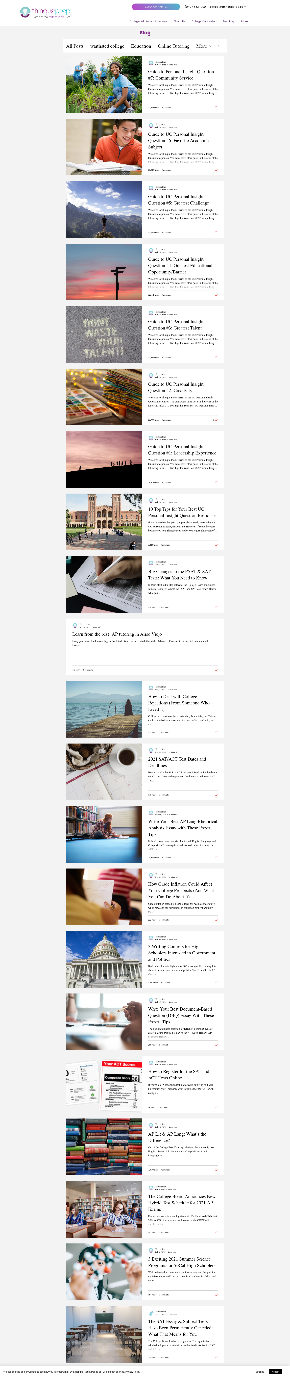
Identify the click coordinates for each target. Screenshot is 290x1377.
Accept (275, 1371)
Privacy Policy (132, 1371)
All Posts (75, 45)
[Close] (286, 1371)
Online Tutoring (174, 45)
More (201, 45)
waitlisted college (107, 45)
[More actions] (217, 63)
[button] (179, 21)
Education (141, 45)
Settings (260, 1371)
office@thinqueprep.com (228, 7)
